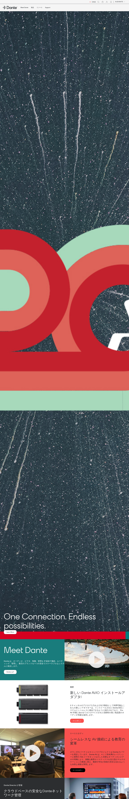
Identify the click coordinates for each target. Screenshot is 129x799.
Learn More (10, 632)
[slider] (88, 678)
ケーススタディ (78, 770)
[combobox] (92, 2)
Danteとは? (10, 672)
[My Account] (107, 2)
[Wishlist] (111, 2)
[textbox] (92, 2)
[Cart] (103, 2)
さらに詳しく (77, 721)
